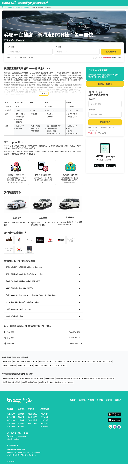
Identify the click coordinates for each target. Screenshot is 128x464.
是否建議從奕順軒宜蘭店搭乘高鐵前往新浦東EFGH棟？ (25, 267)
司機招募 (109, 400)
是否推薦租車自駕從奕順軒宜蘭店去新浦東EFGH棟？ (24, 274)
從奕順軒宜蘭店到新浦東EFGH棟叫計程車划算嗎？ (24, 281)
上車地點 (11, 47)
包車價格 (73, 400)
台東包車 (21, 423)
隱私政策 (9, 439)
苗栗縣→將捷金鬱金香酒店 (82, 362)
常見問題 (100, 400)
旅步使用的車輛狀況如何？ (15, 316)
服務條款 (17, 439)
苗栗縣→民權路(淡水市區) (57, 366)
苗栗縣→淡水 (6, 362)
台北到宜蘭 (44, 420)
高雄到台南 (44, 414)
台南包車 (21, 427)
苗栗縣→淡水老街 (45, 362)
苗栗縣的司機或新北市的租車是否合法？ (20, 288)
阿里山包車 (11, 414)
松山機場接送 (32, 417)
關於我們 (118, 400)
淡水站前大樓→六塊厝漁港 (62, 362)
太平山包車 (11, 417)
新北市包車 (26, 7)
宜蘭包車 (21, 414)
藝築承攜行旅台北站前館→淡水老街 (25, 362)
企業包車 (91, 400)
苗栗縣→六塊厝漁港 (9, 366)
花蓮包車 (21, 417)
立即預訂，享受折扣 (105, 84)
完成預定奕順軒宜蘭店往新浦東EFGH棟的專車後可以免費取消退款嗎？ (31, 295)
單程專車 (82, 400)
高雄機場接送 (32, 423)
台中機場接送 (32, 420)
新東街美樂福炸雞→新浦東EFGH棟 (31, 378)
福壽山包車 (11, 427)
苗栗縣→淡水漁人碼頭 (25, 366)
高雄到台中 (44, 423)
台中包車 (21, 420)
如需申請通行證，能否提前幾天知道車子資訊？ (22, 302)
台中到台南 (44, 427)
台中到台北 (44, 417)
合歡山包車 (11, 423)
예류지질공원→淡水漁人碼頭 (102, 362)
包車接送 (9, 7)
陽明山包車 (11, 420)
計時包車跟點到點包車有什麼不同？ (18, 309)
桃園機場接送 (32, 414)
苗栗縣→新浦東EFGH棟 (10, 378)
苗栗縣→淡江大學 (41, 366)
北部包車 (17, 7)
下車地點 (58, 47)
